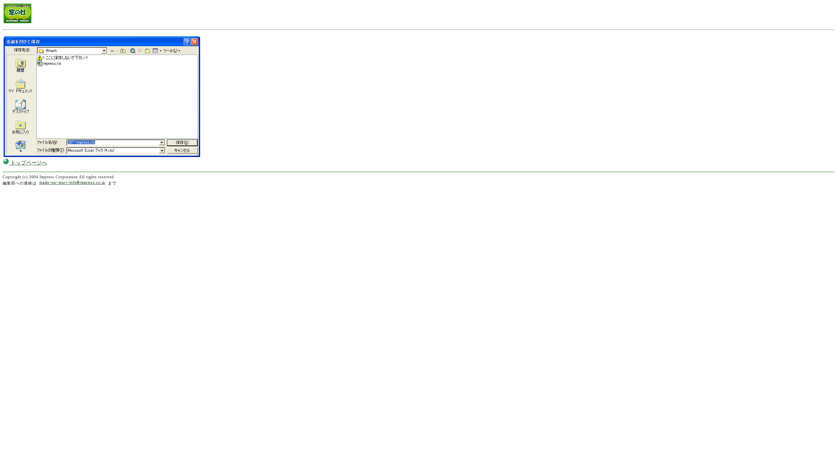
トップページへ (28, 163)
